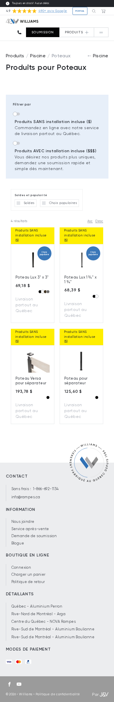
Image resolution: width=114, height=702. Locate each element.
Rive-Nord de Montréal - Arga (38, 614)
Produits (15, 55)
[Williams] (22, 21)
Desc (99, 221)
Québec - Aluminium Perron (37, 606)
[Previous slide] (20, 254)
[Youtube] (19, 684)
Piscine (38, 55)
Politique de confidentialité (58, 694)
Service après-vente (30, 529)
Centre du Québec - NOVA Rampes (43, 621)
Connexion (21, 567)
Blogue (17, 543)
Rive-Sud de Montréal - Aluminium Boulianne (53, 629)
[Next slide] (45, 355)
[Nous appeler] (21, 32)
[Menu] (101, 32)
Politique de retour (28, 582)
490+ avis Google (52, 11)
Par (95, 694)
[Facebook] (9, 684)
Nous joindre (22, 521)
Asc (90, 221)
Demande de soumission (34, 536)
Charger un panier (28, 574)
